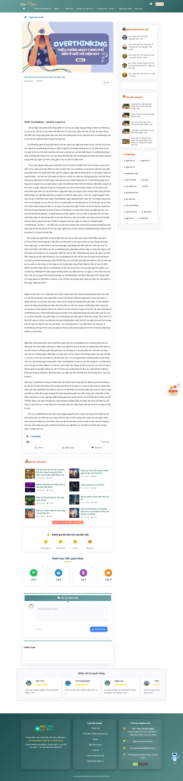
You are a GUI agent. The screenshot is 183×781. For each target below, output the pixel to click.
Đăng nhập (159, 4)
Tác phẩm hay (131, 186)
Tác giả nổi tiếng (132, 205)
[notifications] (152, 4)
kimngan (29, 81)
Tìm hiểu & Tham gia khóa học (95, 734)
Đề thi (146, 186)
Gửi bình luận (100, 629)
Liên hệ (95, 750)
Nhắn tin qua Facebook (143, 741)
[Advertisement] (67, 102)
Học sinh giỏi (131, 180)
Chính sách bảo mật (95, 755)
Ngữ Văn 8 (130, 218)
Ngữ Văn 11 (145, 161)
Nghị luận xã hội (125, 9)
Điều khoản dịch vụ (95, 761)
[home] (27, 9)
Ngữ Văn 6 (144, 218)
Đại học (146, 180)
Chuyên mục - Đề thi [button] (105, 9)
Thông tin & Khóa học (42, 9)
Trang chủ (95, 728)
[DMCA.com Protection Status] (140, 764)
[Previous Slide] (19, 685)
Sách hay (138, 9)
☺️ (75, 541)
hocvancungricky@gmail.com (142, 748)
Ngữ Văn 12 (130, 167)
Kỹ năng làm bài (132, 193)
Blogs (56, 9)
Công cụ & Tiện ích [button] (84, 9)
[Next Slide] (163, 685)
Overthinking (35, 436)
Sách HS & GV (131, 212)
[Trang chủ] (52, 728)
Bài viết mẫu (130, 199)
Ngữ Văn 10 (130, 161)
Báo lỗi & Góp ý (95, 744)
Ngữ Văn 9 (148, 212)
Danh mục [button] (69, 9)
